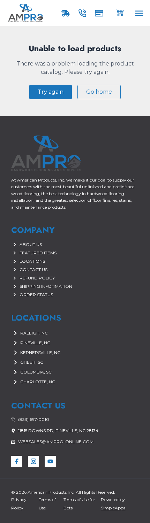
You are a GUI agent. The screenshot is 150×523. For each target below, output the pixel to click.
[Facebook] (16, 461)
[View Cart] (120, 12)
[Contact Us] (83, 13)
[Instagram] (33, 461)
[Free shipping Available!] (67, 13)
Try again (50, 92)
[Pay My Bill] (100, 13)
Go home (99, 92)
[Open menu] (139, 13)
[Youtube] (50, 461)
